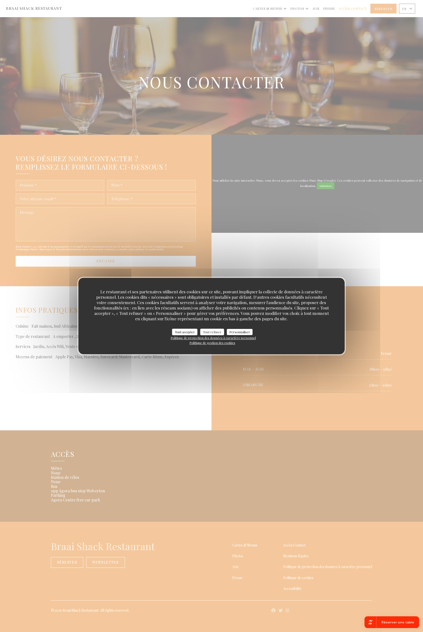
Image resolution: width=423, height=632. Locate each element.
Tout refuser (212, 332)
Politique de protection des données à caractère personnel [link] (213, 338)
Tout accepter (185, 332)
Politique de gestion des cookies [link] (212, 343)
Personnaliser (239, 332)
